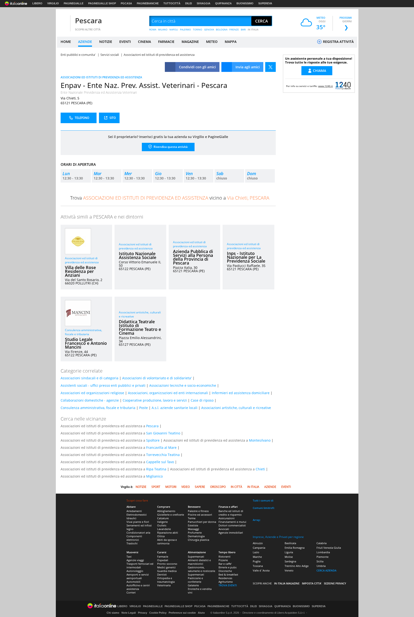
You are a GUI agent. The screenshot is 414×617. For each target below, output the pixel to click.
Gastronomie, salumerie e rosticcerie (201, 569)
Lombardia (323, 552)
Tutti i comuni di (263, 500)
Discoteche (225, 571)
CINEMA (144, 41)
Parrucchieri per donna (202, 522)
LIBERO (37, 3)
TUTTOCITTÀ (171, 3)
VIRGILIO (53, 3)
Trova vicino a (169, 198)
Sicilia (319, 561)
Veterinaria (164, 585)
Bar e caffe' (225, 563)
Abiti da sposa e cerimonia (167, 541)
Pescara (88, 20)
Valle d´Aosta (261, 570)
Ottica (161, 536)
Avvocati (223, 529)
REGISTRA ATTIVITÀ (338, 41)
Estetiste (193, 525)
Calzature (163, 518)
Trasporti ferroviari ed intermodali (139, 565)
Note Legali (128, 612)
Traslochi (132, 543)
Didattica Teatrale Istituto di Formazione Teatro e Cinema (140, 327)
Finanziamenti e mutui (232, 522)
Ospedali (162, 560)
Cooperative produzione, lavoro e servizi (155, 400)
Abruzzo (258, 543)
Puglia (256, 561)
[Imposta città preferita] (63, 21)
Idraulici (131, 518)
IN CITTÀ (236, 487)
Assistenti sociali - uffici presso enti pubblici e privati (103, 385)
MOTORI (170, 487)
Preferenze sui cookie (182, 612)
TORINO (197, 29)
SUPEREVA (265, 3)
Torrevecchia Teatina (163, 454)
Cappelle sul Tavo (160, 462)
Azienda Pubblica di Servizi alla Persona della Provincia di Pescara (193, 257)
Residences (225, 578)
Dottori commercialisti (232, 525)
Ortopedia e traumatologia (166, 579)
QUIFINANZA (223, 3)
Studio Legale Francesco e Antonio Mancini (86, 343)
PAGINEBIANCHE (148, 3)
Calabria (321, 543)
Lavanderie (164, 529)
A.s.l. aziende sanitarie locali (174, 407)
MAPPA (230, 41)
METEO (212, 41)
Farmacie (162, 556)
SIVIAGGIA (203, 3)
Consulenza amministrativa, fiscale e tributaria (83, 332)
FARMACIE (166, 41)
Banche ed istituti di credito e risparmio (230, 512)
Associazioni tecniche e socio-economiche (182, 385)
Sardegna (290, 561)
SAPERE (200, 487)
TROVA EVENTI (227, 585)
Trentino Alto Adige (297, 566)
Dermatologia (196, 536)
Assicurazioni (226, 518)
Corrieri (131, 592)
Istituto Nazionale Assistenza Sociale (137, 255)
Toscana (258, 566)
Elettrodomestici (136, 514)
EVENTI (125, 41)
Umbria (321, 566)
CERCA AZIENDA (326, 570)
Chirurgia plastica (198, 540)
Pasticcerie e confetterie (195, 579)
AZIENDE (85, 41)
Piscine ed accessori (200, 514)
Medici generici (166, 567)
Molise (289, 557)
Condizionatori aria (138, 532)
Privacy (142, 612)
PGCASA (126, 3)
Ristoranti (224, 556)
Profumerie (195, 532)
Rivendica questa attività (170, 147)
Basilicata (290, 543)
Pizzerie (223, 560)
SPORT (155, 487)
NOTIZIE (105, 41)
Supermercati (196, 556)
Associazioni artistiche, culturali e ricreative (236, 407)
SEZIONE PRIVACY (335, 583)
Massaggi (193, 529)
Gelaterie (193, 585)
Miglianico (154, 476)
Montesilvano (259, 440)
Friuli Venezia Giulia (328, 547)
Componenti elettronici (134, 538)
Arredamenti (134, 511)
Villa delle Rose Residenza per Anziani (80, 271)
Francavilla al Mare (161, 447)
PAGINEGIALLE (73, 3)
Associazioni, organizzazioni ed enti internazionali (168, 393)
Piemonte (322, 557)
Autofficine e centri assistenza (138, 587)
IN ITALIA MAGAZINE (286, 583)
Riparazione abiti (167, 532)
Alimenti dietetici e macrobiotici (199, 561)
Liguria (289, 552)
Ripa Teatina (156, 469)
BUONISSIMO (244, 3)
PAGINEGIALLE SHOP (102, 3)
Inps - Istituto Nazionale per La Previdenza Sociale (246, 257)
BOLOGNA (221, 29)
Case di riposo (202, 400)
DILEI (188, 3)
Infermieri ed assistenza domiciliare (241, 393)
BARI (243, 29)
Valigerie (162, 522)
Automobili (133, 581)
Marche (257, 557)
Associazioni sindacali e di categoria (89, 378)
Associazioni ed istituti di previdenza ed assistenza (82, 260)
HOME (66, 41)
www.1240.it (325, 86)
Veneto (289, 570)
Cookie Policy (158, 612)
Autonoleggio (134, 571)
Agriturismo (225, 581)
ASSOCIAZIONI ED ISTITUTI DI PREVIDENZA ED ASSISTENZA (101, 77)
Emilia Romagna (295, 547)
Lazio (256, 552)
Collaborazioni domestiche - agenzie (90, 400)
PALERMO (185, 29)
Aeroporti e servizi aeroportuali (137, 576)
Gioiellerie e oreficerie (170, 514)
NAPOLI (173, 29)
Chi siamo (113, 612)
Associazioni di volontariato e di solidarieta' (157, 378)
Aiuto (201, 612)
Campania (259, 547)
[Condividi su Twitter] (270, 67)
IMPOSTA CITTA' (312, 583)
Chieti (260, 469)
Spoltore (153, 440)
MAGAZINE (190, 41)
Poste (143, 407)
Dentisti (162, 574)
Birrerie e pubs (227, 567)
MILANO (162, 29)
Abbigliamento (166, 511)
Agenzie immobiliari (230, 532)
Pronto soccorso (167, 563)
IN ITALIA (253, 29)
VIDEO (185, 487)
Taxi (129, 556)
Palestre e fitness (198, 511)
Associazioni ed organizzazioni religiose (92, 393)
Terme (192, 518)
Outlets (161, 525)
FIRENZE (234, 29)
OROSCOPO (218, 487)
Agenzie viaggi (135, 560)
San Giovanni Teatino (163, 433)
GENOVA (209, 29)
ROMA (152, 29)
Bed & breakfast (228, 574)
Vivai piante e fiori (137, 522)
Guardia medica (167, 571)
